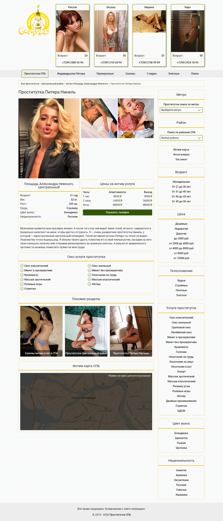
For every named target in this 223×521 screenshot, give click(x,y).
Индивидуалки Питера (71, 73)
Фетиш (96, 284)
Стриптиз (30, 288)
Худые (181, 280)
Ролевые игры (33, 284)
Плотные (181, 290)
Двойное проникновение (181, 401)
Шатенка (181, 447)
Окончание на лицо (181, 361)
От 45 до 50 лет (181, 201)
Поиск (195, 73)
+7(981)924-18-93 (187, 62)
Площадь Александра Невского (48, 184)
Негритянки (181, 480)
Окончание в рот (181, 366)
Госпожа (181, 351)
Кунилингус (31, 275)
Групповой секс (181, 327)
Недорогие (181, 228)
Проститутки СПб (35, 73)
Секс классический (36, 265)
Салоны (130, 73)
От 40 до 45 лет (181, 196)
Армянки (181, 475)
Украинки (181, 494)
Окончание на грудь (104, 275)
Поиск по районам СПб (181, 132)
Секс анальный (101, 265)
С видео (152, 73)
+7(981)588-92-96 (72, 62)
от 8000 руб (181, 253)
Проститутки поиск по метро (181, 104)
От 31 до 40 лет (181, 191)
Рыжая (181, 443)
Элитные (173, 73)
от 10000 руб (181, 258)
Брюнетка (181, 438)
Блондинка (181, 433)
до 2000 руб (181, 238)
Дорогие (181, 233)
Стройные (181, 285)
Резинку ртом (181, 386)
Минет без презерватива (107, 270)
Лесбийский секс (181, 332)
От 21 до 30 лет (181, 186)
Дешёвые (181, 223)
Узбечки (181, 489)
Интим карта (181, 149)
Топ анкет (181, 159)
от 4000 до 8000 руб (181, 248)
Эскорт (181, 371)
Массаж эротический (37, 279)
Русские (181, 485)
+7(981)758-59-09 (149, 62)
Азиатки (181, 470)
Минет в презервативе (38, 270)
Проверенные (105, 73)
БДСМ (181, 410)
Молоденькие (181, 181)
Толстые (181, 295)
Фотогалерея (181, 154)
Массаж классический (106, 279)
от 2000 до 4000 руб (181, 243)
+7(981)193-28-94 (111, 62)
